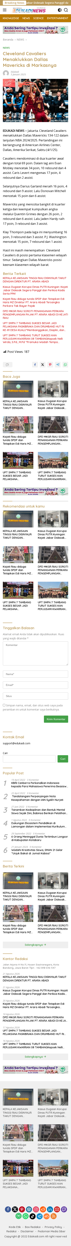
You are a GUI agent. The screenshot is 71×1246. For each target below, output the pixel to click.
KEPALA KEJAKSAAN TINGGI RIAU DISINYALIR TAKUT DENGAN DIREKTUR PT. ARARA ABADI (34, 279)
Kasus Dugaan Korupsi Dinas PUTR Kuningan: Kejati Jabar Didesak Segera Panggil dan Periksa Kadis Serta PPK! (35, 290)
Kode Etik (15, 1227)
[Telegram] (40, 1216)
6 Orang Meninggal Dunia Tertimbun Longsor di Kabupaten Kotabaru (39, 838)
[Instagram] (36, 1209)
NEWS (6, 47)
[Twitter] (15, 1209)
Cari (5, 753)
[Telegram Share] (58, 364)
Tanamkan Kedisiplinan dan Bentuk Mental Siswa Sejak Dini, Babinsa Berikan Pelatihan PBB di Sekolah (38, 811)
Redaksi (11, 1231)
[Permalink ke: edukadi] (6, 73)
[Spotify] (19, 1216)
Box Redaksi (33, 1227)
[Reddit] (43, 1209)
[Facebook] (8, 1209)
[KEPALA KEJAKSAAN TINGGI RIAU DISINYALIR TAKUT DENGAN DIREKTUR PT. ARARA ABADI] (18, 389)
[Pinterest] (22, 1209)
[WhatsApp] (26, 1216)
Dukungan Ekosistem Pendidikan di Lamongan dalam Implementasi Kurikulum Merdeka (38, 824)
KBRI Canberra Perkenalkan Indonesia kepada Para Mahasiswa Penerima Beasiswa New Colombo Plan (39, 784)
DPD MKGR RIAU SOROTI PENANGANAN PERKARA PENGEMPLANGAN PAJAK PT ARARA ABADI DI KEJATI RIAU (35, 314)
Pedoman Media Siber (52, 1231)
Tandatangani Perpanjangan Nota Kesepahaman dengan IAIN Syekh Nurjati (37, 798)
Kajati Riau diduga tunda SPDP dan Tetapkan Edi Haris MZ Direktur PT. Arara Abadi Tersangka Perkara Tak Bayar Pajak (33, 302)
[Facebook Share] (35, 364)
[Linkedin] (50, 1209)
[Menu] (5, 10)
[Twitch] (64, 1209)
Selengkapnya (34, 945)
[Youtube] (57, 1209)
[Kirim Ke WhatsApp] (65, 364)
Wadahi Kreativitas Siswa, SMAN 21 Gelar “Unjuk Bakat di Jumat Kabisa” (37, 851)
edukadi (15, 71)
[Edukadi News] (28, 10)
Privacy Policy (53, 1227)
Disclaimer (27, 1231)
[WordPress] (29, 1209)
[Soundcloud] (47, 1216)
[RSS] (54, 1216)
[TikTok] (33, 1216)
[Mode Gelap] (60, 10)
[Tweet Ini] (42, 364)
